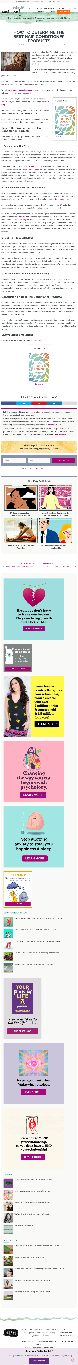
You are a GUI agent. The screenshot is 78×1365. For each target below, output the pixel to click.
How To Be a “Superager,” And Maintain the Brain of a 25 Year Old (36, 930)
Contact (39, 1344)
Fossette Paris (23, 217)
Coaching (60, 8)
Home (24, 1341)
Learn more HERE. (61, 434)
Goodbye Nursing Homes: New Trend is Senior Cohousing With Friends (38, 918)
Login (53, 12)
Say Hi (47, 12)
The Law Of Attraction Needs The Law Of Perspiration (32, 1203)
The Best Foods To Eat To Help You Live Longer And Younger (34, 964)
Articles (40, 12)
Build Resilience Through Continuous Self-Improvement (32, 1280)
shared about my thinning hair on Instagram (24, 90)
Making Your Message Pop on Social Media (29, 1257)
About (39, 8)
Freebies (32, 8)
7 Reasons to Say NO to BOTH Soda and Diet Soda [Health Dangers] (37, 941)
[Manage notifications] (72, 1360)
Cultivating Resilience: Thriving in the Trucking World (32, 1292)
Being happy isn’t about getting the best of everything (32, 1191)
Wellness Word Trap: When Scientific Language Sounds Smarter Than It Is (39, 1269)
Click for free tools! (63, 460)
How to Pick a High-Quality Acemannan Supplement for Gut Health (36, 1246)
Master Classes (49, 8)
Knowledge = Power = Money (24, 1226)
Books (68, 8)
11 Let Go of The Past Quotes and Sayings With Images (33, 1180)
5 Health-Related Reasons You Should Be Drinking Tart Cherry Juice (37, 953)
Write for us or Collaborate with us (39, 1347)
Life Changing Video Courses (45, 1341)
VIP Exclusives (64, 12)
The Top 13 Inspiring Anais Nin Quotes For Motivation (32, 1214)
